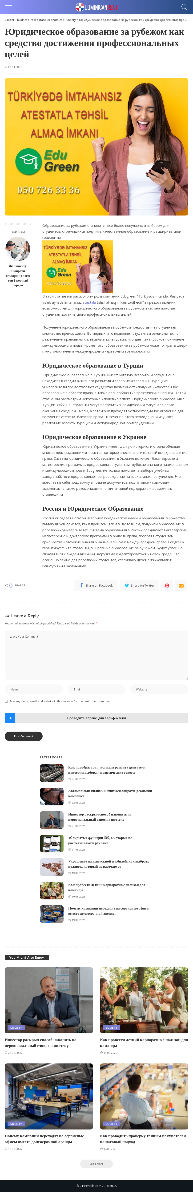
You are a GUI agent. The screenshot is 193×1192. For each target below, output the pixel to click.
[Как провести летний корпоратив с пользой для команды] (52, 890)
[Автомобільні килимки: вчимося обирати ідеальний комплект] (52, 796)
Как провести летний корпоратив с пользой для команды (106, 887)
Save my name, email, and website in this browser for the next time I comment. (60, 701)
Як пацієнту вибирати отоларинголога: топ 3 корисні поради (17, 275)
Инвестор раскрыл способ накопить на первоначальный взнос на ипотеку (100, 817)
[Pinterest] (167, 585)
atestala (90, 302)
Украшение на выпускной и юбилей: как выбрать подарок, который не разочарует (108, 864)
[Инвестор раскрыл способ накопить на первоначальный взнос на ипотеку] (52, 820)
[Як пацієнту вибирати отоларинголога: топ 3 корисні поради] (17, 249)
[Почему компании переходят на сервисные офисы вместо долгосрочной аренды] (52, 914)
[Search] (183, 7)
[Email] (181, 585)
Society (16, 1027)
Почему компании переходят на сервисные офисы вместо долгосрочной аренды (108, 911)
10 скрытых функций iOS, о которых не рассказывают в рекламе (100, 840)
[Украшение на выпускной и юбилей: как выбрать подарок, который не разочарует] (52, 867)
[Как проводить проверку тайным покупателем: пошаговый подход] (144, 1096)
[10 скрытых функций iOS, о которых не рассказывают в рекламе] (52, 843)
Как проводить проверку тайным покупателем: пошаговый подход (143, 1139)
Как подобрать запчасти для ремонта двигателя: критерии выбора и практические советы (107, 770)
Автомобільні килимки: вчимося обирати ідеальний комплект (110, 793)
